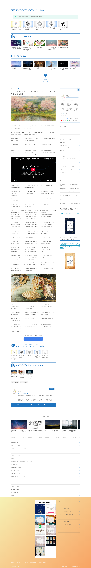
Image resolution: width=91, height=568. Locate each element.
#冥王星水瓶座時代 (15, 382)
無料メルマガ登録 (62, 504)
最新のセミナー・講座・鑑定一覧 (66, 514)
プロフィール (61, 501)
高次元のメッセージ (64, 142)
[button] (40, 509)
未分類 (61, 175)
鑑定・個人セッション (64, 150)
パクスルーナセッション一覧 (65, 511)
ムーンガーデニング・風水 (65, 139)
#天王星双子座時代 (23, 382)
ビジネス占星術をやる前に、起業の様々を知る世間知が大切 (70, 185)
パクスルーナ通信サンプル (64, 508)
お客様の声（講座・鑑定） (64, 521)
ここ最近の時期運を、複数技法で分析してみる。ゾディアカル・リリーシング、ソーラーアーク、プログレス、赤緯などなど (70, 190)
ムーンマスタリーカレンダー (65, 524)
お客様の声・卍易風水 (66, 156)
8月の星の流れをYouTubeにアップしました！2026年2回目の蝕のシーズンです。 (69, 194)
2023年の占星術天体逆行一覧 (65, 518)
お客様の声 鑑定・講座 (65, 153)
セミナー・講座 (63, 145)
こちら (49, 400)
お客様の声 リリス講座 (66, 164)
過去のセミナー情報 (65, 147)
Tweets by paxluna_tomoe (18, 500)
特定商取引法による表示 (15, 566)
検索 (78, 90)
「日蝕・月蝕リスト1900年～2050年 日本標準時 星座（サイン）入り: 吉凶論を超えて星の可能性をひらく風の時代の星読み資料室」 (70, 246)
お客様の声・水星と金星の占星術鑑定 (69, 158)
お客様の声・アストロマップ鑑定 (68, 166)
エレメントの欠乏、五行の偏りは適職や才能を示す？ (70, 198)
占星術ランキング (62, 531)
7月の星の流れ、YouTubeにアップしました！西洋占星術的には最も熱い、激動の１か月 (70, 202)
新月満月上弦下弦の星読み (65, 129)
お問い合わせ (61, 527)
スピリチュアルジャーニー (65, 172)
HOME (12, 562)
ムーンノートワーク (64, 136)
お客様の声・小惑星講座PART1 (67, 160)
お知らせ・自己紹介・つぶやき (66, 169)
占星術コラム (21, 88)
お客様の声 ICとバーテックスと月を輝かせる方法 (70, 162)
